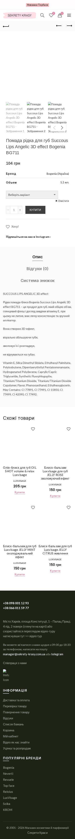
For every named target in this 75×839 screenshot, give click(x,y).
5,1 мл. (64, 182)
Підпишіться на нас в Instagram (27, 236)
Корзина (8, 730)
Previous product (59, 26)
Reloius (8, 791)
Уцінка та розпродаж (17, 748)
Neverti (8, 773)
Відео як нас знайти (16, 742)
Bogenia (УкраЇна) (58, 173)
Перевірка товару (15, 706)
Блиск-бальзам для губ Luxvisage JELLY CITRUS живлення (55, 549)
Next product (69, 26)
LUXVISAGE (19, 480)
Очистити (63, 200)
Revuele (8, 779)
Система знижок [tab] (38, 280)
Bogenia (8, 767)
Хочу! (15, 226)
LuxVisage (10, 797)
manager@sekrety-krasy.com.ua (24, 654)
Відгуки (8, 718)
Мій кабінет (10, 736)
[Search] (42, 15)
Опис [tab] (37, 256)
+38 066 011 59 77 (16, 608)
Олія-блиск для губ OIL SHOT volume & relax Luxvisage (19, 471)
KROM (7, 809)
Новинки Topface (37, 4)
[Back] (6, 26)
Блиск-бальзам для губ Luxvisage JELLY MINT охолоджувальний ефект (19, 551)
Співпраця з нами (15, 663)
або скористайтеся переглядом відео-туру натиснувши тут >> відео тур (29, 631)
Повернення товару (16, 712)
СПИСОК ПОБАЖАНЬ (53, 13)
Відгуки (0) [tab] (37, 268)
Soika (6, 803)
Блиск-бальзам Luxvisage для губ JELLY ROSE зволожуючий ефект (55, 473)
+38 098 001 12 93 (16, 603)
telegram (57, 654)
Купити (35, 209)
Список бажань (13, 724)
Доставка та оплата (16, 700)
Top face (8, 785)
